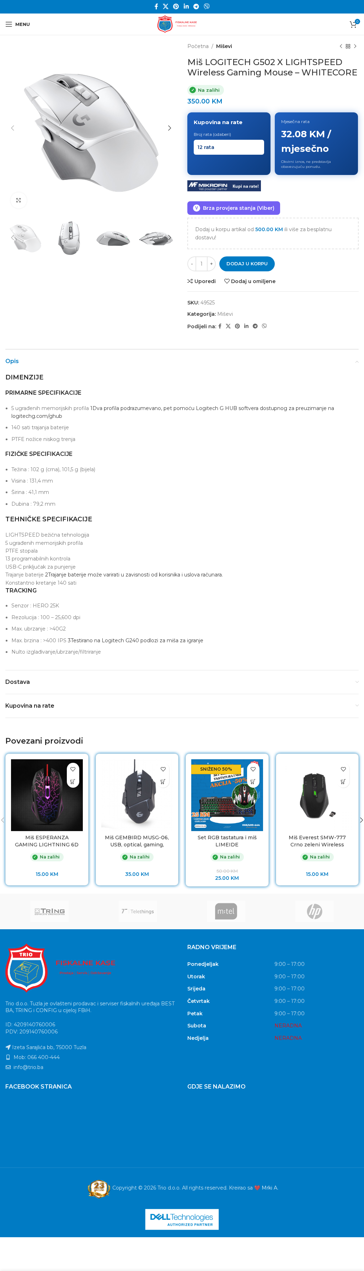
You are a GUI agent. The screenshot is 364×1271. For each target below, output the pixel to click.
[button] (73, 781)
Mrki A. (270, 1188)
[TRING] (49, 911)
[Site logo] (182, 24)
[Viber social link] (207, 6)
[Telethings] (138, 911)
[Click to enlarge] (19, 200)
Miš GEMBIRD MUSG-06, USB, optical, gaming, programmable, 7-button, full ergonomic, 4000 (137, 848)
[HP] (315, 911)
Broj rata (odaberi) (212, 134)
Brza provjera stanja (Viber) (234, 208)
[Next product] (355, 46)
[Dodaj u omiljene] (73, 769)
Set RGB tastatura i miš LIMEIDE (227, 841)
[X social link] (165, 6)
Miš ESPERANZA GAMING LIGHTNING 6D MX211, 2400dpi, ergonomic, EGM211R (47, 848)
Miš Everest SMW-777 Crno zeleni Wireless (317, 841)
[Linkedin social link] (186, 6)
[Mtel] (226, 911)
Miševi (224, 46)
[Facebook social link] (156, 6)
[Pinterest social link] (176, 6)
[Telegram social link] (196, 6)
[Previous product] (340, 46)
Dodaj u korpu (247, 263)
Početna (198, 46)
